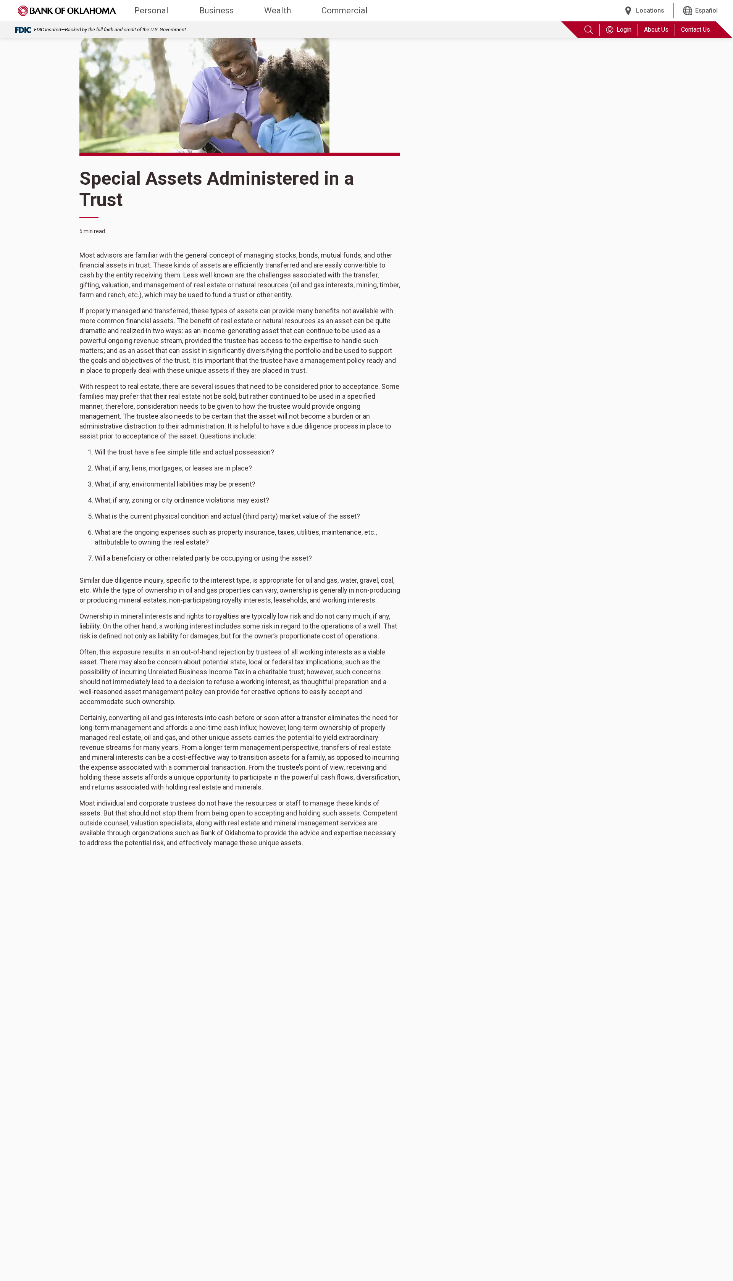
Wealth (277, 10)
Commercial (344, 10)
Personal (151, 10)
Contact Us (695, 29)
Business (216, 10)
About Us (656, 29)
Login (624, 29)
